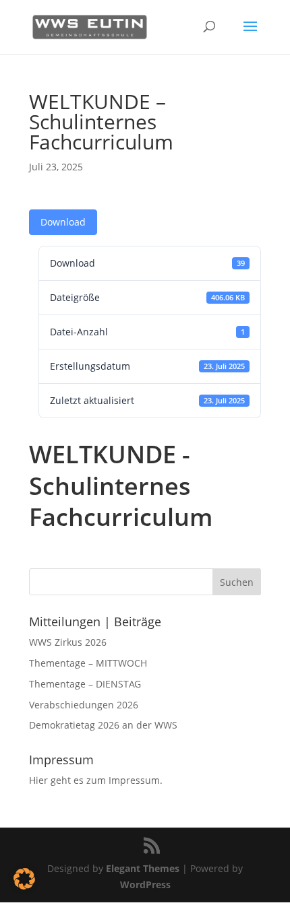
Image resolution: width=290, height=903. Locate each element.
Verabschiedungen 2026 (83, 704)
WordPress (145, 884)
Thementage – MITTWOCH (88, 663)
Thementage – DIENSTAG (85, 683)
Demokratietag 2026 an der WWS (103, 724)
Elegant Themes (142, 868)
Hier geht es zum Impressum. (96, 780)
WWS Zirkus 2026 (68, 642)
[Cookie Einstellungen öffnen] (24, 885)
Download (63, 221)
